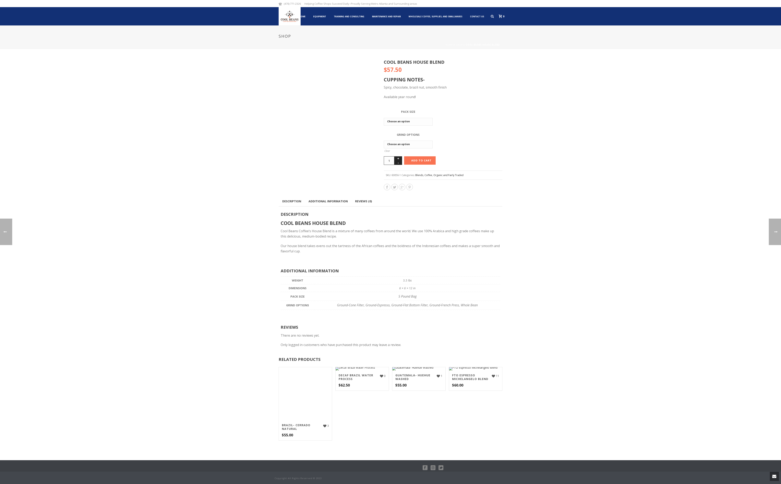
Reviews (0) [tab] (363, 201)
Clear (387, 151)
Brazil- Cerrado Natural (296, 427)
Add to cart (421, 160)
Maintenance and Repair (386, 16)
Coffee (428, 175)
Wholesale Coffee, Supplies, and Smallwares (435, 16)
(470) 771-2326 (292, 3)
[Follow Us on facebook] (425, 468)
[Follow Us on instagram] (433, 468)
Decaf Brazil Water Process (356, 377)
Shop (459, 44)
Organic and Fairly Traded (448, 175)
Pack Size (408, 112)
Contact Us (477, 16)
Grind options (408, 135)
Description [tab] (291, 201)
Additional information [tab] (328, 201)
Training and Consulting (349, 16)
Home (302, 16)
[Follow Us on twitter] (440, 468)
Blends (419, 175)
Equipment (319, 16)
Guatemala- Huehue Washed (412, 377)
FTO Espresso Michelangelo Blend (470, 377)
